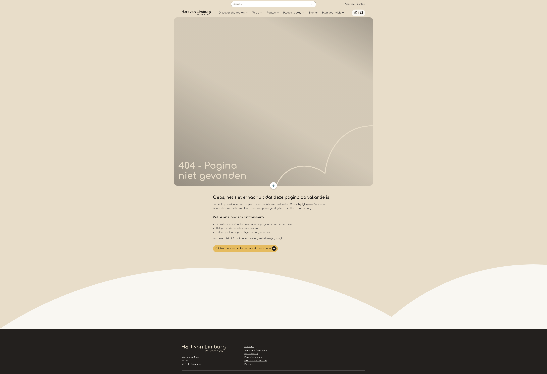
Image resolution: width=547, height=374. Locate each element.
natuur (266, 232)
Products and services (255, 360)
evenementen (250, 228)
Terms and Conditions (255, 350)
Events (313, 12)
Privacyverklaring (253, 357)
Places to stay (292, 12)
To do (255, 12)
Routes (271, 12)
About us (249, 347)
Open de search (312, 4)
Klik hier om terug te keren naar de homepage (243, 248)
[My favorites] (355, 13)
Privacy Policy (251, 354)
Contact (361, 4)
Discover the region (232, 12)
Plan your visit (331, 12)
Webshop (350, 4)
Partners (248, 364)
